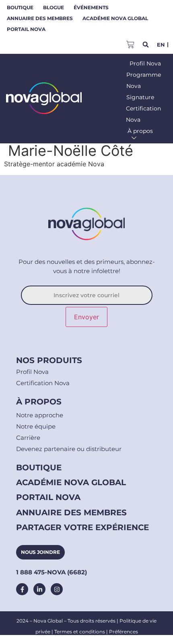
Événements (91, 7)
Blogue (53, 7)
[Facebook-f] (22, 589)
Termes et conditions (79, 632)
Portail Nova (26, 29)
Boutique (20, 7)
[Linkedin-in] (39, 589)
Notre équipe (36, 426)
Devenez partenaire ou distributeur (69, 449)
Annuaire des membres (40, 18)
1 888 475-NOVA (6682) (51, 572)
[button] (145, 45)
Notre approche (39, 415)
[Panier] (130, 44)
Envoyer (86, 317)
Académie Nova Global (115, 18)
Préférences (123, 632)
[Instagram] (57, 589)
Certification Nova (43, 383)
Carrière (28, 437)
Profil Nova (32, 372)
